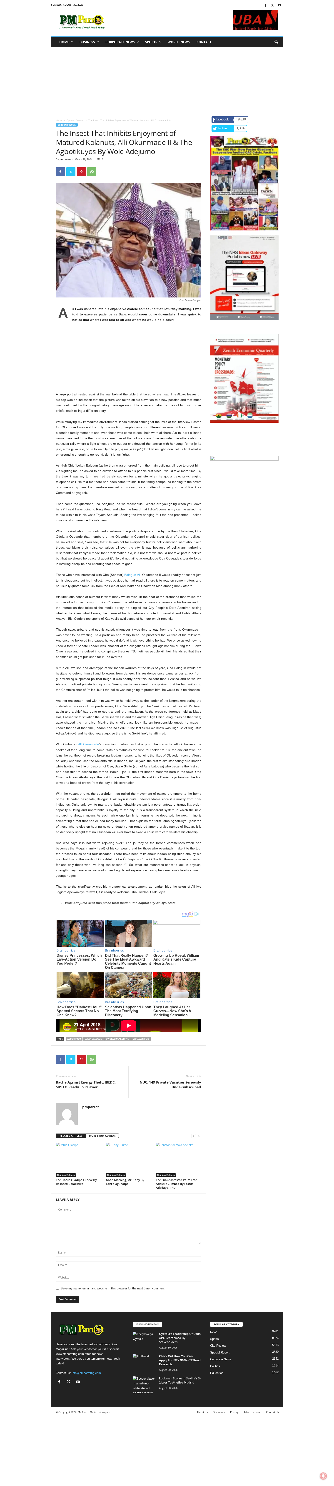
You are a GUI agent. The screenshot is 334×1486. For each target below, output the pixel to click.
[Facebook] (265, 5)
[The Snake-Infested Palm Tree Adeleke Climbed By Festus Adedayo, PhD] (178, 1160)
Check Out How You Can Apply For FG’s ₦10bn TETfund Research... (180, 1360)
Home (64, 42)
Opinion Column (75, 120)
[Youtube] (279, 5)
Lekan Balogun (93, 1038)
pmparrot (66, 159)
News (213, 1332)
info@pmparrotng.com (86, 1373)
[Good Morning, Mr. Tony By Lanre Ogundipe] (128, 1160)
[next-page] (199, 1136)
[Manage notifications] (323, 1476)
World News (179, 42)
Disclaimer (219, 1412)
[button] (276, 42)
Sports (151, 42)
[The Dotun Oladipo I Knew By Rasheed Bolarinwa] (78, 1160)
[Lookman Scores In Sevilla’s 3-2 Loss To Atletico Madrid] (144, 1384)
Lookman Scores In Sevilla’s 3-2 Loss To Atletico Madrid (180, 1380)
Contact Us (272, 1412)
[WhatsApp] (91, 171)
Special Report (219, 1352)
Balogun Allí (132, 575)
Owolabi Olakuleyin (117, 1038)
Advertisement (252, 1412)
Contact (204, 42)
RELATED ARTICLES (71, 1135)
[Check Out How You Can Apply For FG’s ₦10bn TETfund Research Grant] (144, 1362)
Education (216, 1373)
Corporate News (120, 42)
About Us (202, 1412)
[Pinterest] (81, 171)
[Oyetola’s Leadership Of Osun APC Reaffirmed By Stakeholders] (144, 1340)
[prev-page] (193, 1136)
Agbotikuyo (74, 1038)
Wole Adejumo (141, 1038)
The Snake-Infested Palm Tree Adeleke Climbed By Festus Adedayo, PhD (176, 1184)
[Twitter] (272, 5)
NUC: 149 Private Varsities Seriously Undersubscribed (170, 1084)
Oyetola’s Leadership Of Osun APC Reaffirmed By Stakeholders (180, 1338)
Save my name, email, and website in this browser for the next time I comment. (113, 1288)
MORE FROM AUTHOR (102, 1135)
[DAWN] (244, 490)
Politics (215, 1366)
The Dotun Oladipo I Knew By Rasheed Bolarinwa (76, 1182)
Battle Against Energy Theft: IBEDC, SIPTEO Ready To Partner (86, 1084)
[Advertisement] (167, 81)
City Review (218, 1345)
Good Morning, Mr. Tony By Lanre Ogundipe (125, 1182)
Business (87, 42)
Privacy (234, 1412)
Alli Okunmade (88, 744)
